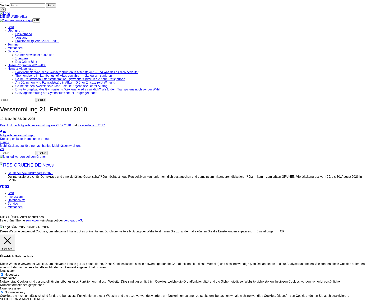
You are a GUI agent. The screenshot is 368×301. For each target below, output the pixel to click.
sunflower (32, 220)
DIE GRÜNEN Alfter (13, 16)
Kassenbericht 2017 (91, 125)
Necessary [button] (7, 270)
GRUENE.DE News (34, 164)
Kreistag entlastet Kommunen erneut (24, 140)
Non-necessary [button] (10, 288)
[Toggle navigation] (1, 2)
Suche (4, 5)
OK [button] (282, 231)
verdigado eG (73, 220)
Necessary (12, 274)
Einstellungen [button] (265, 231)
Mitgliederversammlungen (17, 135)
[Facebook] (1, 186)
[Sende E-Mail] (4, 132)
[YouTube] (7, 186)
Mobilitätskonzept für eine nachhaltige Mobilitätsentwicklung (40, 147)
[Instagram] (4, 186)
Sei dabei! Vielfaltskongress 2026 (30, 173)
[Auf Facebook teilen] (1, 132)
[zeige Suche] (3, 9)
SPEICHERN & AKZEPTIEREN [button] (22, 299)
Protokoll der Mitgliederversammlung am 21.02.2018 (35, 125)
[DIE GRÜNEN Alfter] (5, 13)
